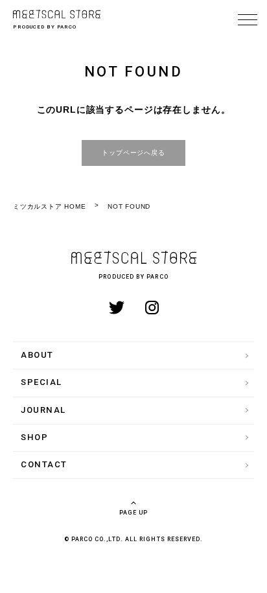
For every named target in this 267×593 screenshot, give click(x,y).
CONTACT (44, 464)
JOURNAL (43, 410)
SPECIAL (41, 382)
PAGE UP (133, 512)
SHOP (34, 437)
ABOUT (37, 355)
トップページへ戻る (133, 152)
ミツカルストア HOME (49, 206)
